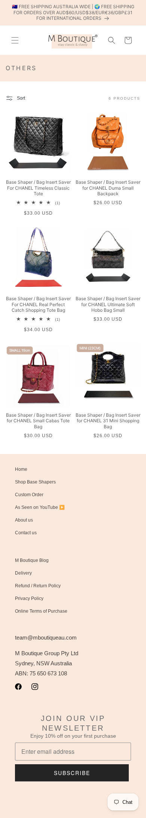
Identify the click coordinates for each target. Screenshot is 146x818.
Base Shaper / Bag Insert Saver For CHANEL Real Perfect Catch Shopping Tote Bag (38, 304)
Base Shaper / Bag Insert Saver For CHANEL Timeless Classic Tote (38, 187)
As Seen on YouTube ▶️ (40, 507)
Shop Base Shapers (35, 482)
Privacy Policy (29, 598)
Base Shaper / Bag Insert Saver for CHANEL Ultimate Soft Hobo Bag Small (108, 304)
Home (21, 469)
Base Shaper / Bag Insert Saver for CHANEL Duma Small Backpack (108, 187)
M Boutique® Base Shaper (62, 813)
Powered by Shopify (105, 813)
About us (24, 520)
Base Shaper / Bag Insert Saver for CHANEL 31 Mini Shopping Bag (108, 420)
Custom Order (29, 494)
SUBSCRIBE (72, 773)
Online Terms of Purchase (41, 611)
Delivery (23, 573)
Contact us (26, 532)
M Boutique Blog (32, 560)
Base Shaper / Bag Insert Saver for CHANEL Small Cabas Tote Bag (38, 420)
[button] (15, 40)
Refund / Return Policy (38, 585)
